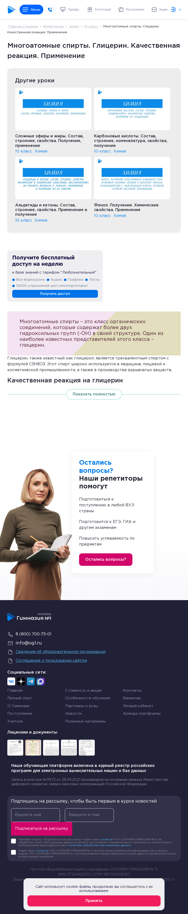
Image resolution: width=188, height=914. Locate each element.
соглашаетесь (132, 886)
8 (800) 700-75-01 (33, 634)
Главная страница (23, 26)
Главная (15, 690)
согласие (106, 839)
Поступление (19, 713)
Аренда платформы (142, 712)
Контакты (132, 690)
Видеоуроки (53, 26)
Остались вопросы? (105, 559)
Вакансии (132, 698)
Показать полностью (94, 394)
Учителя (15, 721)
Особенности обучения (87, 698)
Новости (73, 713)
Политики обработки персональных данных (100, 845)
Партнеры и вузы (81, 706)
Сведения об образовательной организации (61, 652)
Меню (35, 10)
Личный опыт (19, 698)
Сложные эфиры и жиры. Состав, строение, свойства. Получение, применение (49, 140)
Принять (94, 901)
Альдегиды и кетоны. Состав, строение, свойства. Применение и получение (51, 209)
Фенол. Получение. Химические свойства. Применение (126, 207)
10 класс (91, 26)
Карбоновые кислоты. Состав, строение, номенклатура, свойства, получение (130, 140)
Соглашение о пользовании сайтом (51, 661)
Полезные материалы (85, 721)
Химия (74, 26)
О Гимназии (18, 706)
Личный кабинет (138, 706)
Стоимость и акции (83, 690)
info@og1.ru (29, 643)
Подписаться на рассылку (41, 829)
